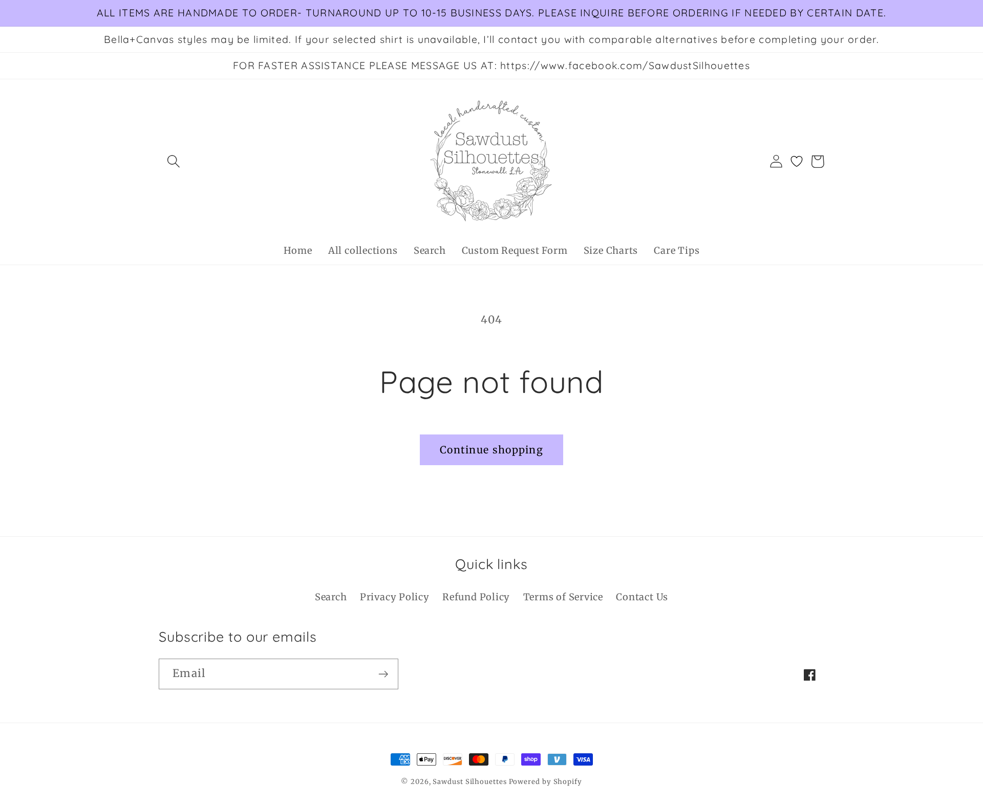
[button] (173, 161)
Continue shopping (491, 450)
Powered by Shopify (545, 781)
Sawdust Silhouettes (470, 781)
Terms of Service (563, 597)
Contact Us (642, 597)
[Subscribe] (383, 674)
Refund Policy (476, 597)
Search (331, 597)
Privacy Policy (395, 597)
